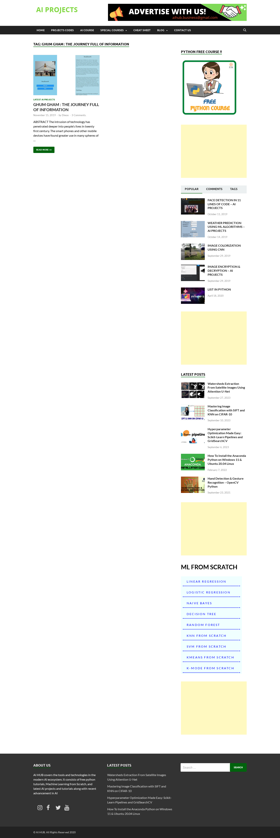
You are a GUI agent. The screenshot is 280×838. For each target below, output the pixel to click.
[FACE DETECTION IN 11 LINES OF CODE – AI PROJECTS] (193, 200)
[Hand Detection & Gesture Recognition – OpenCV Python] (193, 479)
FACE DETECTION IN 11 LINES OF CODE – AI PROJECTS (224, 204)
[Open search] (245, 30)
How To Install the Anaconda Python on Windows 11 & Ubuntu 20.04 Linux (227, 459)
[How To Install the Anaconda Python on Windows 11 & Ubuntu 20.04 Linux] (193, 456)
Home (41, 30)
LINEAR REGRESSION (206, 581)
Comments (214, 189)
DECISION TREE (202, 614)
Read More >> (42, 149)
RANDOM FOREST (203, 625)
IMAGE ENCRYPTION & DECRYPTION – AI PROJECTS (224, 270)
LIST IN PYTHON (219, 289)
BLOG (160, 30)
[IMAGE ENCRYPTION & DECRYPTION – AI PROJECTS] (193, 267)
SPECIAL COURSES (112, 30)
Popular (191, 189)
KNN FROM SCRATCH (206, 635)
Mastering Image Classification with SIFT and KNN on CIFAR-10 (226, 410)
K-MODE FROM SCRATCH (210, 668)
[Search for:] (214, 767)
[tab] (191, 189)
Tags (234, 189)
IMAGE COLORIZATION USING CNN (224, 247)
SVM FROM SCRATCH (206, 646)
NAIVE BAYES (199, 603)
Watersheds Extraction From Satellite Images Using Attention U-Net (226, 387)
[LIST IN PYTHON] (193, 289)
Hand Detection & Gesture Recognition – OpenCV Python (226, 482)
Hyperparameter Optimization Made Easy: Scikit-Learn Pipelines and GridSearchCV (225, 435)
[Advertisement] (214, 151)
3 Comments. (79, 115)
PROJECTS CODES (62, 30)
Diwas (65, 115)
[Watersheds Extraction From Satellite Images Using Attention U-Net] (193, 384)
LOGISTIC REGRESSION (208, 592)
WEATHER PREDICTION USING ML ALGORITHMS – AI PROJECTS (226, 227)
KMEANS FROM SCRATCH (210, 657)
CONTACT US (182, 30)
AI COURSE (87, 30)
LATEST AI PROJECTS (44, 99)
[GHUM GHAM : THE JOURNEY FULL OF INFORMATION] (66, 74)
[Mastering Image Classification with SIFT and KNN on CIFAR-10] (193, 406)
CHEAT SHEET (142, 30)
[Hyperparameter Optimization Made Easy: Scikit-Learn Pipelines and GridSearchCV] (193, 429)
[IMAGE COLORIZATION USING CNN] (193, 246)
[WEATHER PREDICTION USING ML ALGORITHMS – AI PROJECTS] (193, 223)
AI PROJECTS (57, 9)
